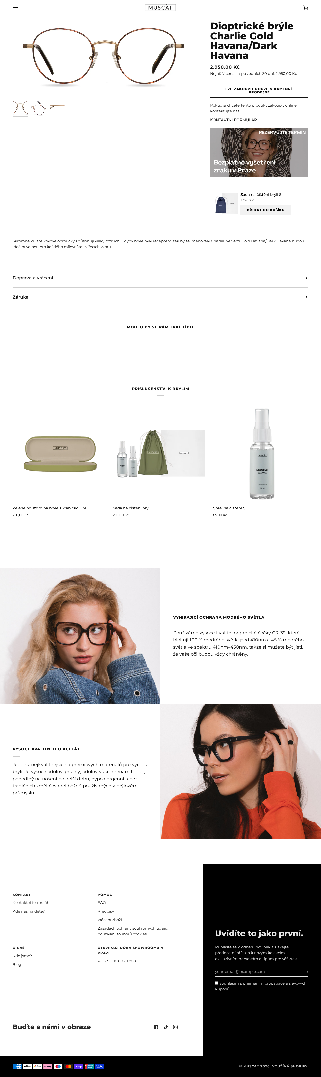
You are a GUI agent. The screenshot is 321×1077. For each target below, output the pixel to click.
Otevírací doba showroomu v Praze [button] (131, 950)
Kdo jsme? (22, 956)
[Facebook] (156, 1027)
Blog (17, 964)
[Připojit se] (301, 972)
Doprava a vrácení (33, 277)
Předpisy (106, 911)
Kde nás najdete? (29, 911)
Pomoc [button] (105, 895)
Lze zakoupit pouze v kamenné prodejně (259, 90)
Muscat (251, 1066)
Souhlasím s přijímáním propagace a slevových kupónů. (261, 986)
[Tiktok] (166, 1027)
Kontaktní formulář (30, 902)
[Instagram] (175, 1027)
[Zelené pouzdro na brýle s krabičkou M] (60, 453)
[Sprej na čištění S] (260, 453)
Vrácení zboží (110, 920)
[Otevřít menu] (20, 7)
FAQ (102, 902)
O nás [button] (19, 948)
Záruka (21, 297)
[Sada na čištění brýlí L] (160, 453)
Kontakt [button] (22, 895)
